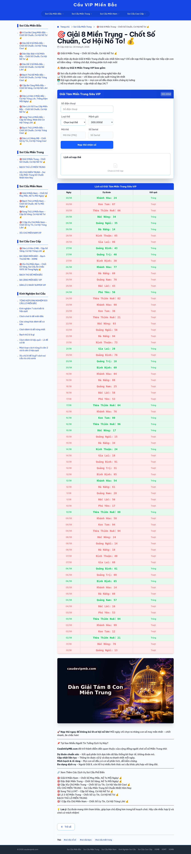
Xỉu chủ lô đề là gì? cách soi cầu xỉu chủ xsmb (32, 357)
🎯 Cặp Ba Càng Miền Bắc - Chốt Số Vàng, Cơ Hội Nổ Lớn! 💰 (33, 88)
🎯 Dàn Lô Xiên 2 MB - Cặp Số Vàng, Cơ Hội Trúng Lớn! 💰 (33, 249)
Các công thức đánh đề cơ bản (32, 323)
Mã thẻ (65, 129)
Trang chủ (64, 27)
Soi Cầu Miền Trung (81, 14)
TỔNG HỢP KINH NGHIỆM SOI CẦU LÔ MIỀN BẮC (33, 301)
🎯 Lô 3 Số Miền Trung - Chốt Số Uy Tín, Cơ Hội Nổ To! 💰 (88, 794)
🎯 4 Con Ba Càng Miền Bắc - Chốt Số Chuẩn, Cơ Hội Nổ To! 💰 (33, 35)
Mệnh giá (93, 116)
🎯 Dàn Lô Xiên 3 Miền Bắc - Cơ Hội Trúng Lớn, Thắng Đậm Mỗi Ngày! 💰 (33, 99)
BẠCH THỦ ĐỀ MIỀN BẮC (31, 274)
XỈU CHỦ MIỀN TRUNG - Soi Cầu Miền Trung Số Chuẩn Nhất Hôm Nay (32, 175)
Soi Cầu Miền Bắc (53, 14)
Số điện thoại (68, 103)
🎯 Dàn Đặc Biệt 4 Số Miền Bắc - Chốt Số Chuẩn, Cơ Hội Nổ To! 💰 (33, 56)
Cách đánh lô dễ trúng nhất (32, 329)
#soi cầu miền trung (103, 840)
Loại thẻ (65, 116)
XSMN (171, 849)
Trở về (68, 826)
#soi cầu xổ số (70, 840)
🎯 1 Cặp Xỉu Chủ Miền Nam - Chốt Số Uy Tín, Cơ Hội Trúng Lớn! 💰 (33, 225)
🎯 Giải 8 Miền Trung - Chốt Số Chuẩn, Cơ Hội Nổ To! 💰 (32, 160)
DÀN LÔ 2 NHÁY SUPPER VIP (32, 285)
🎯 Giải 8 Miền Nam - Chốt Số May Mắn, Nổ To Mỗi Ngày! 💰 (33, 194)
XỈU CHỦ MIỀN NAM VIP (30, 233)
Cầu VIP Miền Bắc (95, 4)
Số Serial (93, 129)
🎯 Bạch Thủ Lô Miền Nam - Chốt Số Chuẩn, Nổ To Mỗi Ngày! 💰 (32, 204)
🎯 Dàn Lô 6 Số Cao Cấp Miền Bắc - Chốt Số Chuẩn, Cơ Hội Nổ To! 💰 (33, 109)
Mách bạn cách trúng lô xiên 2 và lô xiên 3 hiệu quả (33, 349)
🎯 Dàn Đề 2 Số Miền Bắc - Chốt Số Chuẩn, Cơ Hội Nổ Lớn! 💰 (32, 67)
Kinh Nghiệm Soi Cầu (127, 849)
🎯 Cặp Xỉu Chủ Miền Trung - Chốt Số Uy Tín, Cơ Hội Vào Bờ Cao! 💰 (93, 784)
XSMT (164, 849)
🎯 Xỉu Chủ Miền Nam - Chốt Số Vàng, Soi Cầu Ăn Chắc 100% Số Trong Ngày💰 (32, 267)
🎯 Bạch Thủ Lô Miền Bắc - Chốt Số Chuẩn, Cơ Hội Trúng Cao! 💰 (33, 130)
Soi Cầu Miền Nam (108, 14)
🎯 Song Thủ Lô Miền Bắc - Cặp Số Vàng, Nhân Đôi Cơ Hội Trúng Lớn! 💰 (32, 120)
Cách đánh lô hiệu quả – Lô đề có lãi (33, 341)
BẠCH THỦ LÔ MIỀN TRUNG (32, 167)
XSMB (157, 849)
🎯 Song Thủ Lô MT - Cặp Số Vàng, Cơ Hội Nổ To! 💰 (85, 791)
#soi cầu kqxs (85, 840)
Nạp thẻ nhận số (87, 144)
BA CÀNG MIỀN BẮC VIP (30, 280)
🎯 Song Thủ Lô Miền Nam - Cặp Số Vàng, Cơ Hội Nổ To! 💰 (32, 214)
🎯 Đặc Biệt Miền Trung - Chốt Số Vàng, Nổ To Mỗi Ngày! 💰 (89, 781)
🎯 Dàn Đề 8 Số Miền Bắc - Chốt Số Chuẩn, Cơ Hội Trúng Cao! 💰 (33, 46)
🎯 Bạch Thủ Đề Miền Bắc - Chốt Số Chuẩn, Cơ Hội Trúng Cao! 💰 (33, 78)
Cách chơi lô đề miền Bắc (31, 316)
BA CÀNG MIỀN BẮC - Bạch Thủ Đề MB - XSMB (32, 257)
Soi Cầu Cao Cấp (135, 14)
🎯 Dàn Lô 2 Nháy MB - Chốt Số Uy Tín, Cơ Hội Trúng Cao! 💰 (32, 141)
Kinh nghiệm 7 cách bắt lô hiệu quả (31, 309)
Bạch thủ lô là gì (27, 334)
